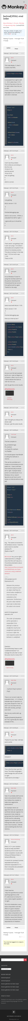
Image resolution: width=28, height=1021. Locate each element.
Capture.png (9, 667)
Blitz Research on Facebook (14, 1016)
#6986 (22, 231)
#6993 (22, 430)
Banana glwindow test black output (10, 984)
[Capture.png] (9, 663)
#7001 (22, 728)
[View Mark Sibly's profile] (20, 32)
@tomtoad (8, 556)
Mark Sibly (6, 34)
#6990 (22, 361)
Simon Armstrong (15, 839)
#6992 (22, 407)
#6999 (22, 676)
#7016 (22, 875)
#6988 (22, 293)
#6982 (22, 151)
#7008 (22, 835)
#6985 (22, 188)
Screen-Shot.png (9, 398)
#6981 (22, 53)
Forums (16, 23)
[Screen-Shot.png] (9, 393)
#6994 (22, 530)
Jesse (12, 155)
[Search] (25, 959)
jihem (12, 57)
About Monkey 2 (8, 23)
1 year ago (13, 34)
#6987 (22, 264)
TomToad (13, 434)
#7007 (22, 784)
